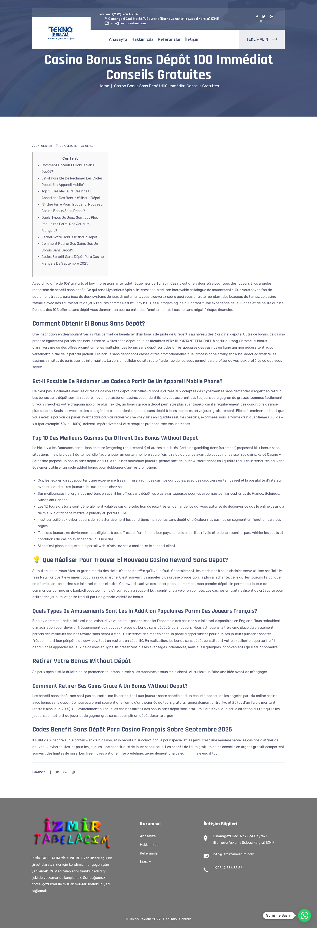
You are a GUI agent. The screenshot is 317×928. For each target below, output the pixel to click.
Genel (89, 145)
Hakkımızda (143, 39)
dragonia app (81, 404)
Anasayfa (118, 39)
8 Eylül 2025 (68, 145)
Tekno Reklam (140, 919)
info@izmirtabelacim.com (233, 854)
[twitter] (263, 17)
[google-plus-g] (271, 17)
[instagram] (261, 21)
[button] (304, 915)
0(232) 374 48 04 (124, 14)
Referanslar (169, 39)
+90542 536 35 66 (228, 868)
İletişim (192, 39)
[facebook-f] (257, 17)
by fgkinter (44, 145)
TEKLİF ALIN (257, 39)
